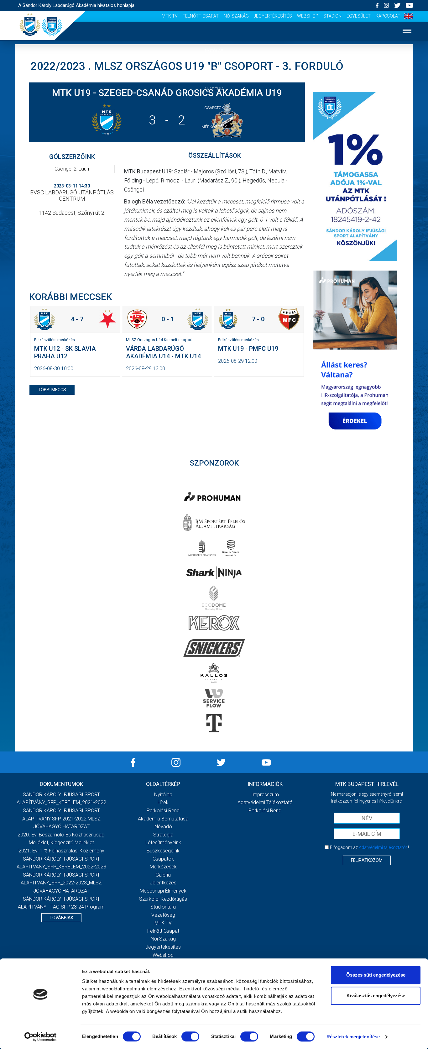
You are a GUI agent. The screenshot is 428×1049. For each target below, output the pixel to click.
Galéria (214, 146)
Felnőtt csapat (201, 15)
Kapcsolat (388, 15)
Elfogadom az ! (369, 847)
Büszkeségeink (163, 851)
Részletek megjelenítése (353, 1036)
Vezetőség (214, 203)
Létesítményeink (163, 843)
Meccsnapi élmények (163, 891)
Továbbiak (61, 917)
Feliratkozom (367, 860)
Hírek (214, 69)
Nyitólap (214, 50)
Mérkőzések (214, 126)
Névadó (163, 827)
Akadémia (214, 89)
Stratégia (163, 835)
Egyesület (359, 15)
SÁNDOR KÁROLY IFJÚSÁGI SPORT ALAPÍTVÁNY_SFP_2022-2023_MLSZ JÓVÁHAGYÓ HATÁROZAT (61, 883)
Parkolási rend (163, 811)
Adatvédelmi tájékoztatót (383, 847)
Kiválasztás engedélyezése (376, 995)
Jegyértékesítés (273, 15)
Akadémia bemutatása (163, 819)
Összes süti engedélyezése (375, 975)
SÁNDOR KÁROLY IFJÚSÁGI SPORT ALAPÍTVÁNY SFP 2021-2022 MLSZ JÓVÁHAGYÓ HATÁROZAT (61, 819)
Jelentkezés (214, 165)
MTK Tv (170, 15)
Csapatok (214, 107)
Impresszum (265, 795)
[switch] (190, 1036)
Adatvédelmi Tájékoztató (265, 802)
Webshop (307, 15)
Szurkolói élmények (214, 184)
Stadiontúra (163, 907)
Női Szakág (236, 15)
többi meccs (52, 389)
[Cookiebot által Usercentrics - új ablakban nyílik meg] (40, 1036)
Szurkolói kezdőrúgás (163, 899)
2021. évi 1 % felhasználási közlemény (61, 851)
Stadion (332, 15)
